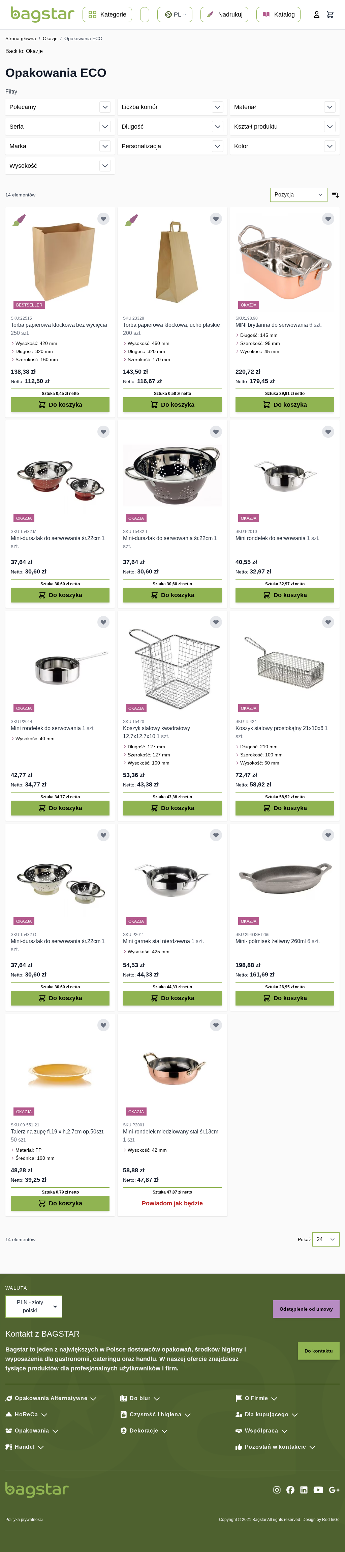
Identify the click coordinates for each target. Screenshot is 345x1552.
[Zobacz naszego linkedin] (304, 1490)
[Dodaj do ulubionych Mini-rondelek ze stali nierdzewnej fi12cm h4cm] (103, 622)
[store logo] (42, 14)
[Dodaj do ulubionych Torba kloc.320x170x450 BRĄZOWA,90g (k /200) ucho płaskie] (216, 219)
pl (177, 14)
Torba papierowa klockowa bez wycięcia (59, 325)
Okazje (50, 38)
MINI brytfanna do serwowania (272, 325)
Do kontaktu (319, 1351)
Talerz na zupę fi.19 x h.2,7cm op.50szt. (57, 1131)
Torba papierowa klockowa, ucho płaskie (171, 325)
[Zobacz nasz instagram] (277, 1490)
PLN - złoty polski (30, 1306)
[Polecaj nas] (334, 1490)
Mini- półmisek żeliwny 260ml (271, 941)
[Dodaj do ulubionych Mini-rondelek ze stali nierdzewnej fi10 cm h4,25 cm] (328, 432)
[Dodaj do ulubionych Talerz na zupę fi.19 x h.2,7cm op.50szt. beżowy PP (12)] (103, 1025)
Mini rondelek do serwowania (271, 538)
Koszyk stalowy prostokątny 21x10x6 (280, 728)
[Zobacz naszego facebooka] (290, 1490)
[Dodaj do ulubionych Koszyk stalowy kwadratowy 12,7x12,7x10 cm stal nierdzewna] (216, 622)
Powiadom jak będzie (172, 1203)
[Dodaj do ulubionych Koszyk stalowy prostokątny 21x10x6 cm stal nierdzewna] (328, 622)
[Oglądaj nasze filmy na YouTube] (318, 1490)
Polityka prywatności (24, 1519)
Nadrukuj (230, 14)
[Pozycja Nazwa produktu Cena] (298, 195)
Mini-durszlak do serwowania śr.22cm (56, 538)
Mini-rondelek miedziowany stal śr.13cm (170, 1131)
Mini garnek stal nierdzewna (157, 941)
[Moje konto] (317, 14)
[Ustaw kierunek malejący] (336, 195)
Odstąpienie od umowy (306, 1309)
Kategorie (113, 14)
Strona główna (20, 38)
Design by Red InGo (321, 1519)
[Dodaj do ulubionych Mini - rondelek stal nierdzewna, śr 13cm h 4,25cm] (216, 835)
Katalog (284, 14)
